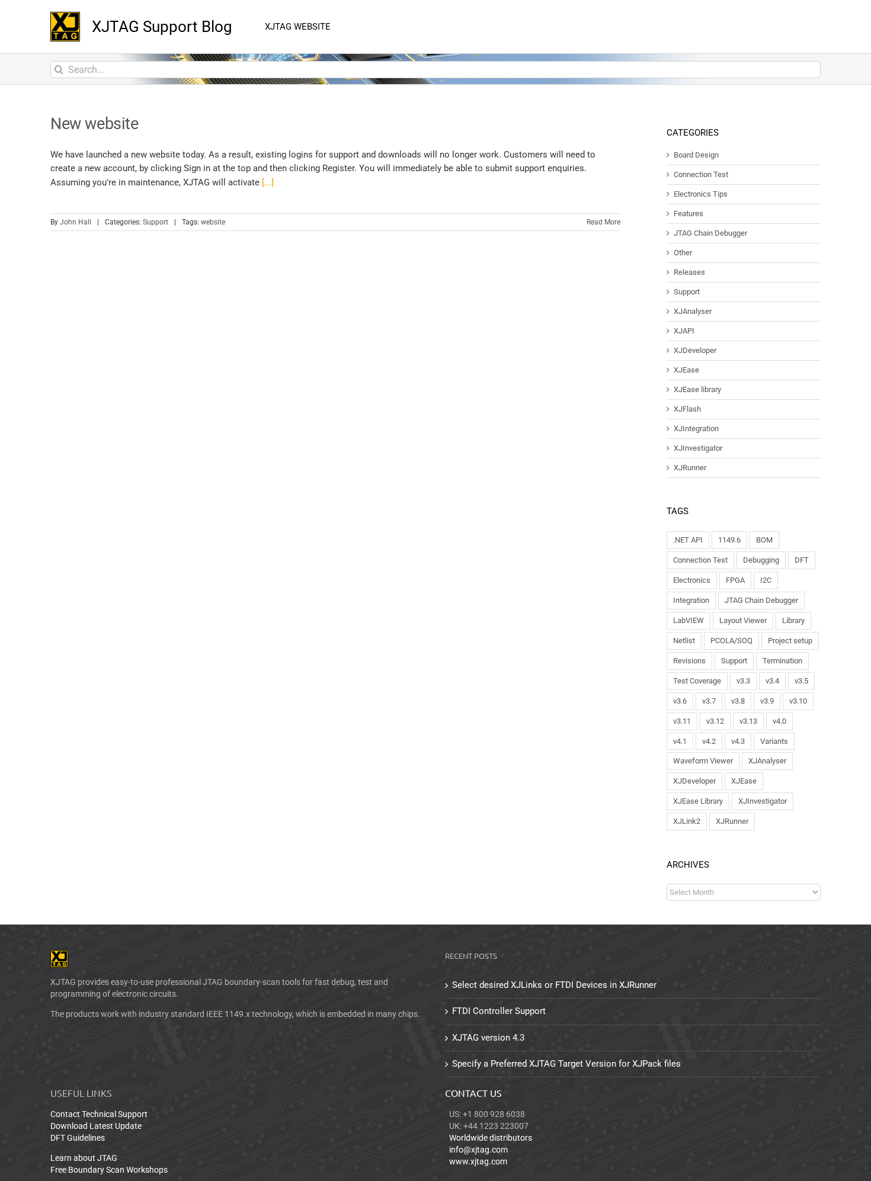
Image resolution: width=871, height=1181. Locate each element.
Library (793, 620)
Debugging (761, 560)
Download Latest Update (96, 1126)
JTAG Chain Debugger (710, 233)
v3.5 (801, 680)
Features (688, 213)
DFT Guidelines (77, 1138)
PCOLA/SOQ (731, 640)
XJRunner (690, 467)
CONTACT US (473, 1093)
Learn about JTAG (83, 1158)
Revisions (689, 660)
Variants (774, 741)
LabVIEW (688, 620)
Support (155, 222)
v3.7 (709, 701)
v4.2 (709, 741)
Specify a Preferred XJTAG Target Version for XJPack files (566, 1063)
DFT (802, 560)
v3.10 (798, 701)
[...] (268, 182)
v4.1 (680, 741)
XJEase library (697, 389)
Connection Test (701, 174)
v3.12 (715, 721)
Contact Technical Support (99, 1114)
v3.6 (680, 701)
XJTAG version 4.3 (488, 1037)
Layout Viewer (743, 620)
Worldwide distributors (490, 1138)
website (213, 222)
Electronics (691, 580)
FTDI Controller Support (499, 1011)
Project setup (790, 640)
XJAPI (684, 331)
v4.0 (779, 721)
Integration (691, 600)
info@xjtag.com (478, 1149)
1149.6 (729, 539)
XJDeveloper (695, 350)
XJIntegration (696, 428)
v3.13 (748, 721)
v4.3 (738, 741)
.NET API (688, 539)
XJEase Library (698, 801)
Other (683, 252)
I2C (765, 580)
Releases (689, 272)
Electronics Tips (701, 194)
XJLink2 (686, 821)
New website (94, 123)
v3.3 (743, 680)
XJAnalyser (693, 311)
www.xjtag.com (478, 1161)
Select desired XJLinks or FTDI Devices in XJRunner (554, 985)
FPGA (735, 580)
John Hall (75, 222)
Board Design (696, 155)
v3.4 (772, 680)
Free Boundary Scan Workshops (109, 1169)
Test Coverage (697, 680)
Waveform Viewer (703, 760)
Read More (603, 222)
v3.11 (682, 721)
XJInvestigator (698, 448)
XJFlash (687, 409)
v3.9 (767, 701)
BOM (764, 539)
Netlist (684, 640)
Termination (782, 660)
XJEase (686, 370)
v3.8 (738, 701)
